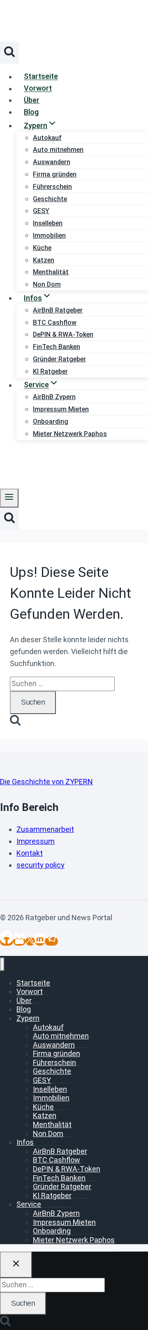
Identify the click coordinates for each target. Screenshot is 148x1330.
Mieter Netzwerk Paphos (70, 434)
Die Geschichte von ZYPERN (46, 781)
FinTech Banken (56, 347)
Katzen (43, 260)
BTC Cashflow (54, 322)
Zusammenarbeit (45, 829)
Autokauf (47, 138)
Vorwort (38, 88)
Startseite (41, 76)
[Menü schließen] (2, 964)
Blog (31, 112)
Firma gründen (54, 174)
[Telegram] (51, 941)
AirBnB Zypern (54, 397)
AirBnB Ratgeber (58, 310)
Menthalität (51, 272)
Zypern (27, 1018)
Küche (42, 248)
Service (28, 1204)
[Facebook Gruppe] (19, 941)
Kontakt (29, 853)
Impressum (35, 841)
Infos (25, 1142)
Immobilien (49, 235)
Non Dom (47, 284)
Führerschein (52, 187)
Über (31, 100)
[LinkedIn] (40, 941)
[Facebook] (6, 941)
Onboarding (50, 421)
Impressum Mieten (61, 409)
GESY (41, 211)
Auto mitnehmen (58, 150)
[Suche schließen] (16, 1265)
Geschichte (50, 199)
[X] (30, 941)
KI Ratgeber (50, 371)
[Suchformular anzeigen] (9, 52)
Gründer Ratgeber (59, 359)
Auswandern (51, 162)
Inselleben (47, 223)
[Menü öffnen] (9, 498)
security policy (40, 865)
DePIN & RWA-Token (63, 334)
